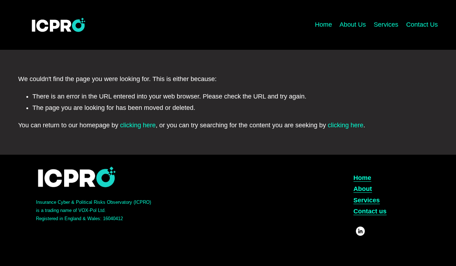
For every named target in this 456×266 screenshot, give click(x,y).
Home (323, 24)
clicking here (138, 125)
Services (386, 24)
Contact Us (422, 24)
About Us (353, 24)
